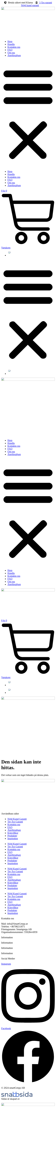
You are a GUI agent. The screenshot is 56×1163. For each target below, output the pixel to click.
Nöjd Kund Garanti (17, 819)
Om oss (11, 52)
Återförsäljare (14, 55)
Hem (9, 41)
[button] (28, 113)
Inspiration (12, 838)
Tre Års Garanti (15, 821)
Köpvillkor (12, 833)
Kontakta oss (13, 47)
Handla (11, 44)
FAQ (9, 50)
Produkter (12, 835)
